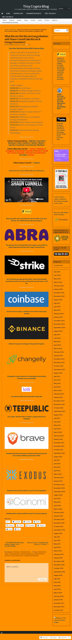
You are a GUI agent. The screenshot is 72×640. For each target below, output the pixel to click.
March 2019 (58, 551)
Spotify (40, 20)
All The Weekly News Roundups (10, 22)
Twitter (4, 20)
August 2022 (58, 415)
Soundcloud (31, 145)
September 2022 (59, 411)
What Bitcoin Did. (25, 552)
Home (8, 13)
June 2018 (57, 582)
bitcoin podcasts (14, 553)
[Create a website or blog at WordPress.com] (1, 633)
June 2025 (57, 307)
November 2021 (59, 446)
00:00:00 (14, 88)
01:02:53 (14, 112)
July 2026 (57, 272)
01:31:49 (14, 125)
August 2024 (58, 331)
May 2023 (57, 383)
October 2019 (58, 526)
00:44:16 (14, 101)
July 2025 (57, 303)
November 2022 (59, 404)
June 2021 (57, 464)
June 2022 (57, 422)
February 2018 (58, 596)
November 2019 (59, 523)
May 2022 (57, 425)
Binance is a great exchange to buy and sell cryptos (26, 344)
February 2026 (59, 286)
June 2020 (57, 498)
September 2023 (59, 369)
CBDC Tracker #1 (50, 13)
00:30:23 (14, 98)
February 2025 (59, 314)
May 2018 (57, 586)
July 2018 (57, 579)
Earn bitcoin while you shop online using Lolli (26, 396)
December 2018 (59, 561)
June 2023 (57, 380)
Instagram (10, 151)
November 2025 (59, 296)
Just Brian (9, 44)
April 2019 (57, 547)
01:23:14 (13, 122)
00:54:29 (14, 106)
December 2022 (59, 401)
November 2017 (59, 607)
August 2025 (58, 300)
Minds (41, 143)
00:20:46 (14, 93)
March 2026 (58, 282)
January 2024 (58, 355)
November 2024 (59, 324)
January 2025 (58, 317)
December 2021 (59, 443)
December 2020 (59, 484)
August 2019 (58, 533)
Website (32, 141)
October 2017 (58, 610)
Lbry (19, 143)
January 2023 (58, 397)
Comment (42, 579)
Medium (19, 20)
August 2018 (58, 575)
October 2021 (58, 450)
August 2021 (58, 457)
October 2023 (58, 366)
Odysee (26, 20)
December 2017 (59, 603)
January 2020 (58, 516)
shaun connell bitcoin (17, 555)
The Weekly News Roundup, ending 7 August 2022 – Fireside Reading (14, 544)
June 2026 (57, 275)
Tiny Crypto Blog (36, 6)
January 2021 (58, 481)
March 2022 (58, 432)
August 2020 (58, 495)
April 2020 (57, 505)
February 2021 (58, 477)
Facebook (11, 20)
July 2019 (57, 537)
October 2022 (58, 408)
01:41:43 (14, 130)
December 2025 (59, 293)
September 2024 (59, 327)
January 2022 (58, 439)
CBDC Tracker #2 (7, 17)
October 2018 (58, 568)
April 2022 (57, 429)
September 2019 (59, 530)
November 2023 (59, 362)
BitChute (47, 20)
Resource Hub (18, 13)
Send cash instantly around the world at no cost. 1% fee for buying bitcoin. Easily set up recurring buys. (61, 131)
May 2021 (57, 467)
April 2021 (57, 471)
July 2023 (57, 376)
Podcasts (13, 29)
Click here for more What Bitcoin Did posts (26, 171)
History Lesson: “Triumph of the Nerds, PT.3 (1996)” (37, 543)
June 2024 (57, 338)
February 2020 (59, 512)
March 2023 (58, 390)
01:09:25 (14, 117)
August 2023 (58, 373)
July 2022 (57, 418)
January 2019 (58, 558)
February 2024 (59, 352)
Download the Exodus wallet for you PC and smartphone (26, 490)
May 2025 (57, 310)
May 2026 (57, 279)
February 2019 (58, 554)
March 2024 (58, 348)
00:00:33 (14, 91)
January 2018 (58, 600)
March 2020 (58, 509)
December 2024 (59, 321)
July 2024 (57, 334)
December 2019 (59, 519)
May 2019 (57, 544)
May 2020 (57, 502)
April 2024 (57, 345)
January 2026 (58, 289)
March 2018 (58, 593)
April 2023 (57, 387)
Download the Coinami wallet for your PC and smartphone (26, 513)
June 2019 (57, 540)
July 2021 (57, 460)
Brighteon (54, 20)
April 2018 (57, 589)
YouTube (33, 20)
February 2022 (59, 436)
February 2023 (59, 394)
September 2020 (59, 491)
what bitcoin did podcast (31, 555)
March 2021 (58, 474)
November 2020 (59, 488)
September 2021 (59, 453)
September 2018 (59, 572)
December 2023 (59, 359)
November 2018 (59, 565)
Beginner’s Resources (34, 13)
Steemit (25, 143)
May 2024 (57, 341)
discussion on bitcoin (27, 553)
